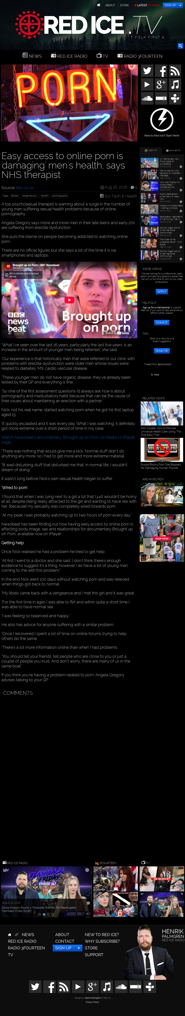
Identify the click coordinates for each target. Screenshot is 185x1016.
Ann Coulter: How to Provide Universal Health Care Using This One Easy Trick (161, 432)
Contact (64, 941)
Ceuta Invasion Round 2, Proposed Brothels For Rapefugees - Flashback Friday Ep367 (40, 909)
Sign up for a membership (156, 307)
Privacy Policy (92, 1002)
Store (124, 5)
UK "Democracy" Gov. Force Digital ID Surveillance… (169, 161)
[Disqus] (68, 733)
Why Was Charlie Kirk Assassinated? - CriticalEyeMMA (170, 184)
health (44, 195)
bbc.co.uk (25, 187)
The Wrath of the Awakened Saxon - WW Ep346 (171, 242)
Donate (162, 322)
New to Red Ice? (102, 934)
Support (94, 954)
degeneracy (29, 195)
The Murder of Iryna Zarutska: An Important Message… (170, 173)
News (35, 56)
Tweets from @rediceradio (157, 364)
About (110, 5)
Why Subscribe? (102, 941)
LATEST (147, 5)
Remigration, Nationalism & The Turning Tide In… (171, 218)
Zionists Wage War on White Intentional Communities (170, 230)
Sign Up (170, 5)
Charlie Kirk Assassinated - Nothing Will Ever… (171, 206)
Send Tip (162, 351)
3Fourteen (107, 863)
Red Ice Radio (71, 56)
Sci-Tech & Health (120, 196)
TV (105, 56)
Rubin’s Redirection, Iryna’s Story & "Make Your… (169, 196)
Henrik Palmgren (92, 998)
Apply (161, 291)
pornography (60, 195)
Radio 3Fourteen (142, 56)
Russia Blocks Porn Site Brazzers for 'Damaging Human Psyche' (161, 466)
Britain (15, 195)
